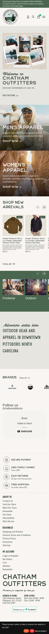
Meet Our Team (10, 508)
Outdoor (30, 298)
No (32, 631)
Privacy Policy (9, 538)
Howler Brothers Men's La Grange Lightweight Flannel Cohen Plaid (12, 240)
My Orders (7, 559)
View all (9, 264)
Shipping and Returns (13, 532)
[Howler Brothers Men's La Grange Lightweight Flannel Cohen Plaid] (13, 225)
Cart (5, 563)
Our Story (7, 515)
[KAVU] (23, 387)
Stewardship (8, 518)
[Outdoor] (36, 287)
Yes (26, 631)
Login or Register (11, 556)
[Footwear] (13, 287)
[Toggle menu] (43, 16)
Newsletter (8, 511)
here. (21, 6)
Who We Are (8, 521)
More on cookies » (41, 631)
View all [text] (24, 378)
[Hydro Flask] (5, 387)
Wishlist (6, 566)
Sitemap (6, 545)
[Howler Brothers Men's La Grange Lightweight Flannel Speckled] (36, 225)
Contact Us (8, 501)
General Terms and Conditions (17, 535)
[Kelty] (40, 387)
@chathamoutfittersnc (13, 408)
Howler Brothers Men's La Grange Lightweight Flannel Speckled (35, 240)
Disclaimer (8, 542)
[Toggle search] (33, 16)
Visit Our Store (9, 504)
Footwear (9, 298)
